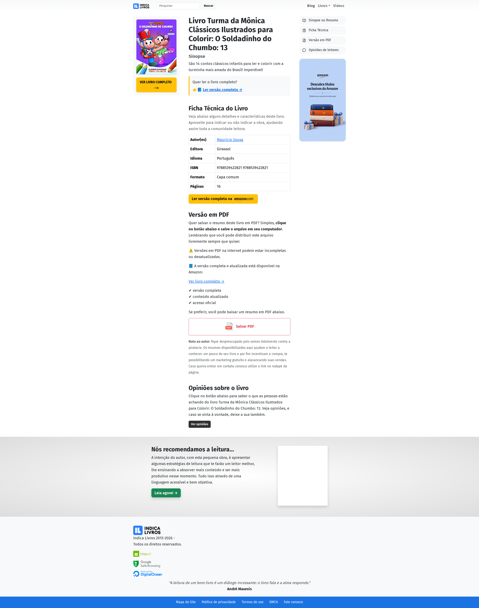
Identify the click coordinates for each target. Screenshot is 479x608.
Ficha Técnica (318, 30)
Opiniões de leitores (324, 50)
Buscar (208, 5)
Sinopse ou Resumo (323, 20)
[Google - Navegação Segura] (146, 563)
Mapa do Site (186, 602)
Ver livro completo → (206, 281)
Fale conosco (293, 602)
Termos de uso (252, 602)
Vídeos (338, 6)
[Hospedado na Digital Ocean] (147, 573)
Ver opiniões (199, 424)
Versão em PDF (320, 40)
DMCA (273, 602)
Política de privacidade (219, 602)
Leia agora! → (166, 493)
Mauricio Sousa (230, 139)
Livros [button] (322, 6)
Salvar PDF (244, 326)
